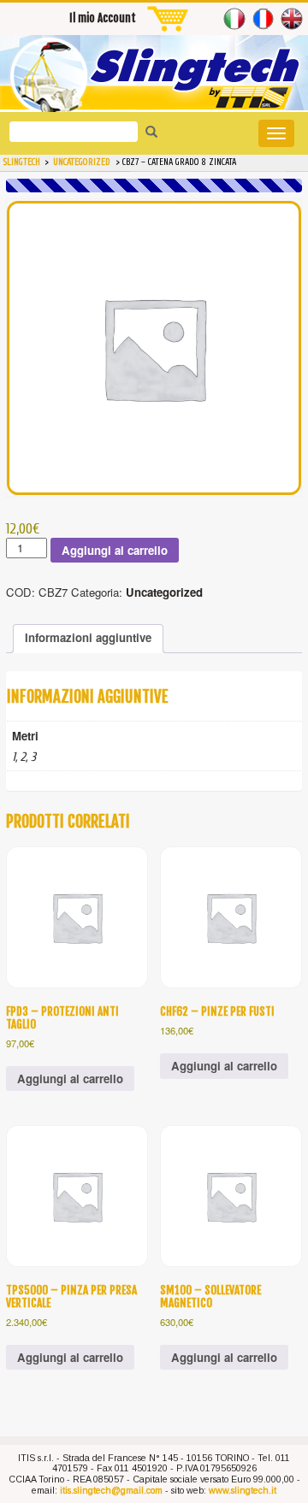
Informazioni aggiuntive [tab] (88, 637)
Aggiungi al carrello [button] (70, 1078)
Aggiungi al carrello (115, 550)
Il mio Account (102, 18)
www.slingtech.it (242, 1490)
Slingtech (21, 162)
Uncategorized (164, 592)
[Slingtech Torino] (154, 77)
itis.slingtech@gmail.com (111, 1490)
